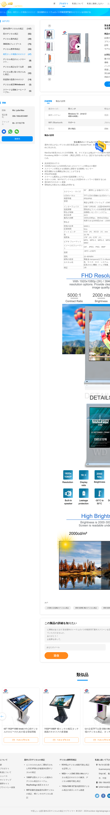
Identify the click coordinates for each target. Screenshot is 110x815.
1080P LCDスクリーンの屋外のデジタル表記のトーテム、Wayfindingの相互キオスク (39, 781)
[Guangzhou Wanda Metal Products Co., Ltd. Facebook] (103, 795)
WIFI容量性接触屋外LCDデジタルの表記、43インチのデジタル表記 (40, 794)
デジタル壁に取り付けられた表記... (17, 73)
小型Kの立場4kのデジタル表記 (58, 608)
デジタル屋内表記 (17, 39)
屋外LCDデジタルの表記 (17, 29)
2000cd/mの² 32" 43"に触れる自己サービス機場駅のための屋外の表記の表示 (61, 732)
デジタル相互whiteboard (17, 84)
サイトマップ (5, 780)
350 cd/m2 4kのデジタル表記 (86, 608)
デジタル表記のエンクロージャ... (17, 60)
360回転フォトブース (17, 44)
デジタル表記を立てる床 (17, 67)
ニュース (4, 776)
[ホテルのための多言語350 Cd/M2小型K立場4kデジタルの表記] (21, 707)
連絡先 (17, 139)
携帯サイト (4, 783)
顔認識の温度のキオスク (17, 79)
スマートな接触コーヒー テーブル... (17, 91)
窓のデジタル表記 (17, 34)
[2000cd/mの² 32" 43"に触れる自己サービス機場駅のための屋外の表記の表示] (61, 707)
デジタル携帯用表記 (17, 49)
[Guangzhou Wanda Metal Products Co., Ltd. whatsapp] (10, 131)
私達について (5, 772)
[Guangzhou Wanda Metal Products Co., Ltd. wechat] (17, 131)
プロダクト (4, 768)
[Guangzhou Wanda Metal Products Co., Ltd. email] (4, 131)
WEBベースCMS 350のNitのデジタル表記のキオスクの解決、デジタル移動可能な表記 (75, 777)
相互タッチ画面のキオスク (17, 54)
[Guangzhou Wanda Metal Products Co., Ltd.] (12, 4)
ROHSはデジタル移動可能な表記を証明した (75, 767)
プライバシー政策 (7, 787)
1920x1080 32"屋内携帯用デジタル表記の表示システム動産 (75, 788)
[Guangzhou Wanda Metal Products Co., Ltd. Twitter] (97, 795)
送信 (56, 655)
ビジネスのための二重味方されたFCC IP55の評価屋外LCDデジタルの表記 (39, 768)
